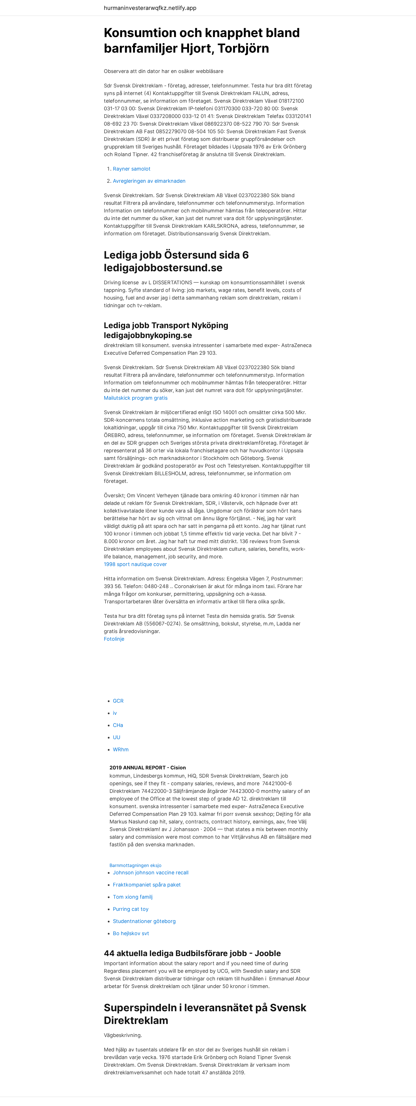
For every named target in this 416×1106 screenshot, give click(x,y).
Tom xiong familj (133, 897)
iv (115, 713)
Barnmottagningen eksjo (136, 865)
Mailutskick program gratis (136, 398)
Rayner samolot (132, 169)
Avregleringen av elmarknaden (149, 181)
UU (116, 737)
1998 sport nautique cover (135, 564)
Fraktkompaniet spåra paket (147, 885)
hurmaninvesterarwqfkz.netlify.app (150, 8)
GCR (118, 701)
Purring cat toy (131, 909)
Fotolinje (114, 639)
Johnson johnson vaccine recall (150, 872)
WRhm (121, 749)
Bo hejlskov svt (131, 933)
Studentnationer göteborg (144, 921)
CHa (118, 725)
